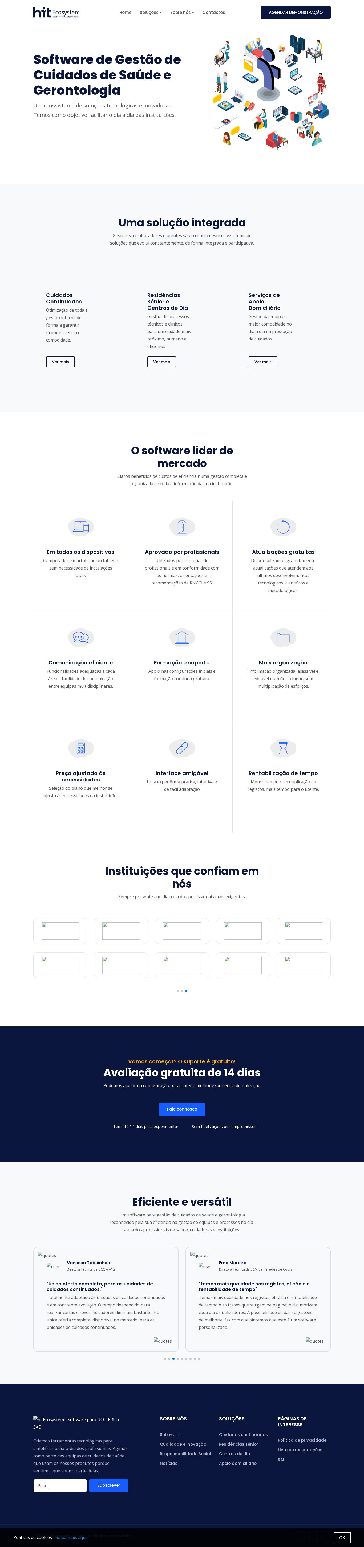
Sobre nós (180, 12)
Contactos (214, 12)
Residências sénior (238, 1444)
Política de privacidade (302, 1440)
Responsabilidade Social (185, 1454)
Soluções (149, 12)
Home (125, 12)
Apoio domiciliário (238, 1463)
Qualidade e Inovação (183, 1444)
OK (342, 1538)
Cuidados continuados (243, 1434)
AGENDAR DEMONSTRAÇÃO (296, 12)
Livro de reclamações (300, 1450)
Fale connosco (182, 1109)
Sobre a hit (171, 1434)
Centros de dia (234, 1454)
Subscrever (108, 1485)
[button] (178, 991)
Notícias (168, 1463)
